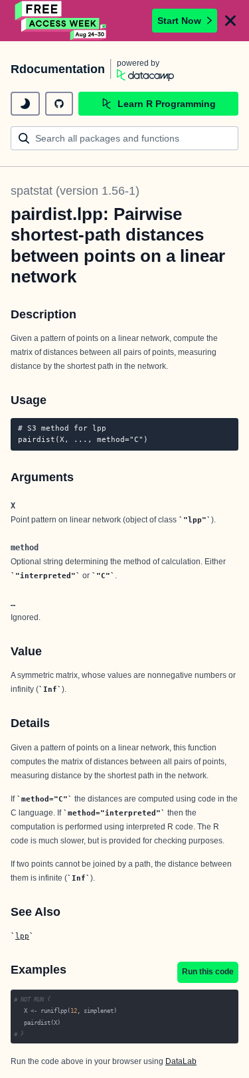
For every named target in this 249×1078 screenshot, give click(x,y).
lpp (22, 936)
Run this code (208, 971)
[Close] (230, 20)
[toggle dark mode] (25, 104)
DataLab (181, 1061)
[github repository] (59, 104)
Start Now (179, 20)
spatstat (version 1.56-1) (75, 190)
